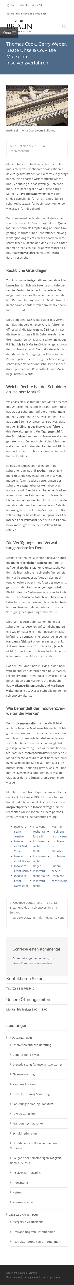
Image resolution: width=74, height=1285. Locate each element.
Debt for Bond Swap (26, 1055)
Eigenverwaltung (24, 1074)
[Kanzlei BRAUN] (16, 25)
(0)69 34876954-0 (23, 988)
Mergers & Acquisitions (28, 1222)
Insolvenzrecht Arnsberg (21, 831)
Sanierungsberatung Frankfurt (33, 1104)
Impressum (53, 1277)
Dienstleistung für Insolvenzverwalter (37, 1064)
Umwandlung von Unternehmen (34, 1232)
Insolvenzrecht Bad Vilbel (21, 846)
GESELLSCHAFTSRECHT (23, 1214)
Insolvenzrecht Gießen (39, 846)
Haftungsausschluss (34, 1277)
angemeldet (34, 958)
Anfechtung (20, 1182)
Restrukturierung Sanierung (31, 1094)
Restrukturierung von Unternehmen (36, 1241)
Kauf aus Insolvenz (25, 1084)
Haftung (18, 1192)
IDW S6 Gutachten (25, 1114)
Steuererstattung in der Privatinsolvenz (38, 920)
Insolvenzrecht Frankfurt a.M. (41, 831)
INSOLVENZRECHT (20, 1037)
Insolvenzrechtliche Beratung (32, 1045)
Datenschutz (13, 1277)
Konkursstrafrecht (25, 1202)
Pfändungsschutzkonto (28, 1123)
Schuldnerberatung (25, 1133)
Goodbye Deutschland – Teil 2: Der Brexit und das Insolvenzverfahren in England (34, 907)
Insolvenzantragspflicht (28, 1172)
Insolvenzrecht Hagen (39, 861)
